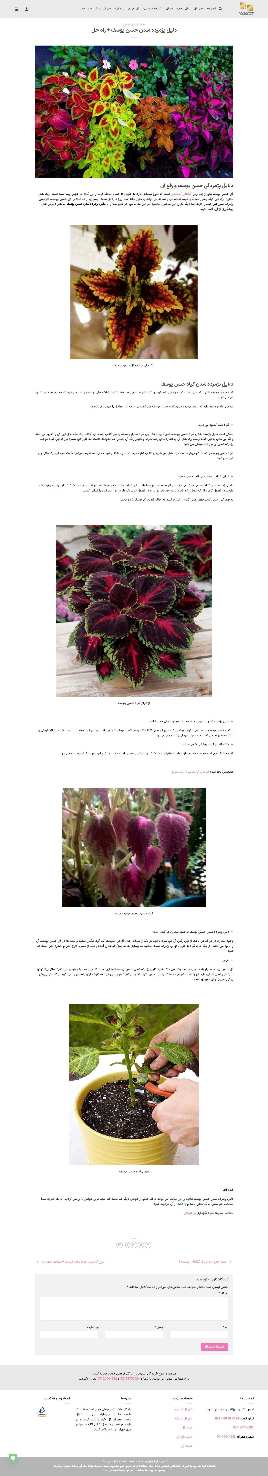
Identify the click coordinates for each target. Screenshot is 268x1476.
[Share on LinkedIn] (119, 1245)
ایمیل (159, 1327)
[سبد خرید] (16, 9)
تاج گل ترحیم (183, 1409)
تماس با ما (86, 9)
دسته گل (121, 9)
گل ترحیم (183, 9)
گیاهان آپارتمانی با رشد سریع (190, 772)
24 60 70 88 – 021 (227, 1418)
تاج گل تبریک (183, 1418)
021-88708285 (243, 1427)
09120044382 (107, 1378)
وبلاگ (98, 9)
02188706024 (130, 1378)
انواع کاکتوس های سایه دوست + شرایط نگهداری (72, 1261)
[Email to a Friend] (134, 1245)
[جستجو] (220, 9)
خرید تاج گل (184, 1437)
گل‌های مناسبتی (152, 9)
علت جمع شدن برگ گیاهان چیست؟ (203, 1261)
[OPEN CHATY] (13, 1458)
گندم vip (211, 9)
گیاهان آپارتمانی (181, 194)
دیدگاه (223, 1293)
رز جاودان (190, 1213)
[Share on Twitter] (141, 1245)
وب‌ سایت (93, 1327)
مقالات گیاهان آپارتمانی (134, 24)
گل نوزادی (133, 9)
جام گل (107, 9)
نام (225, 1327)
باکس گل (198, 9)
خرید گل (187, 1427)
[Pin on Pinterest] (127, 1245)
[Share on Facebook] (148, 1245)
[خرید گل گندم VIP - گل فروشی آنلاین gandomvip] (241, 9)
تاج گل (169, 9)
